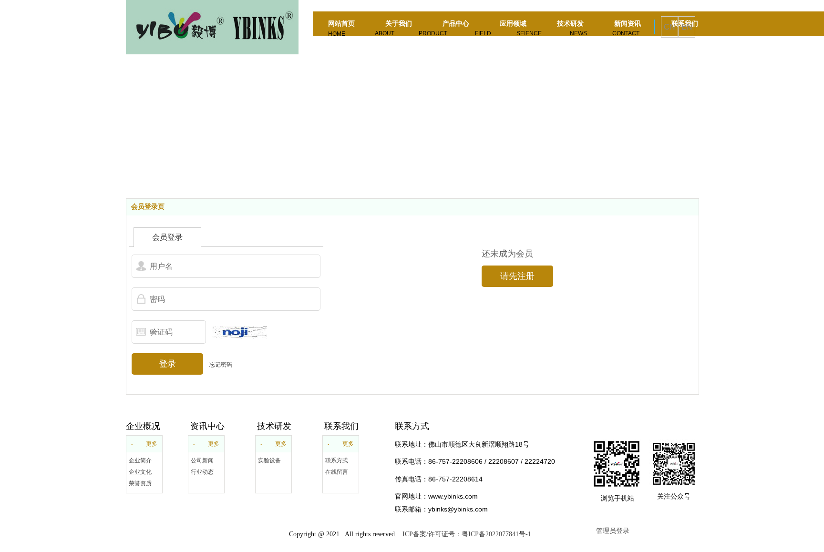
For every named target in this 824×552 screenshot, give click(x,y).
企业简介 (140, 460)
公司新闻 (202, 460)
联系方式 (336, 460)
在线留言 (336, 472)
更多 (151, 444)
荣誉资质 (140, 483)
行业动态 (202, 472)
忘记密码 (220, 364)
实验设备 (269, 460)
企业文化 (140, 472)
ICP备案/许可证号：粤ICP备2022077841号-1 (465, 534)
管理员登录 (612, 530)
